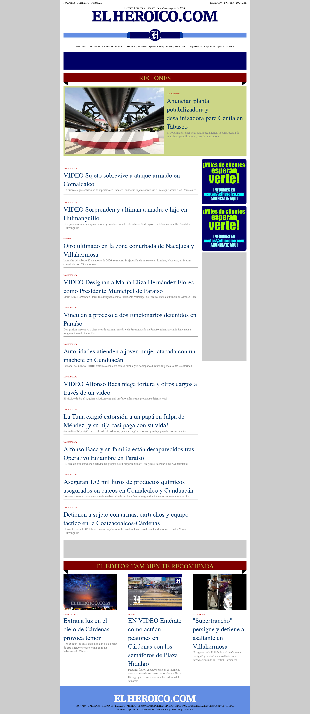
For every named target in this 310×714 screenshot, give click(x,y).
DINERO (169, 46)
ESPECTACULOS (183, 46)
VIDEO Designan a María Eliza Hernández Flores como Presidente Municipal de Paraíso (129, 286)
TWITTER (229, 2)
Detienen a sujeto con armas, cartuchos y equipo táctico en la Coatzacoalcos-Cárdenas (126, 518)
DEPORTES (157, 46)
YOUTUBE (241, 2)
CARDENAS (94, 46)
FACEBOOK (216, 2)
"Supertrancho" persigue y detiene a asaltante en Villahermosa (218, 633)
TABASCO (120, 46)
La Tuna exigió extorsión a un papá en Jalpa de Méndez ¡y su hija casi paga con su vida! (124, 420)
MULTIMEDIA (226, 46)
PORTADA (81, 46)
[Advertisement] (155, 60)
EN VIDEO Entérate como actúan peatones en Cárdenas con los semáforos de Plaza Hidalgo (155, 642)
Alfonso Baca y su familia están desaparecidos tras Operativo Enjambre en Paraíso (129, 453)
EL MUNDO (144, 46)
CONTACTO (82, 2)
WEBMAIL (96, 2)
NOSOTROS (69, 2)
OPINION (213, 46)
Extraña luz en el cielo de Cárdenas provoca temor (86, 629)
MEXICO (131, 46)
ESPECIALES (200, 46)
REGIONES (107, 46)
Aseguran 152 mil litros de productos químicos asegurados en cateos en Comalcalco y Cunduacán (128, 485)
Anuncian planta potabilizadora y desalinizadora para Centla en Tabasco (205, 113)
